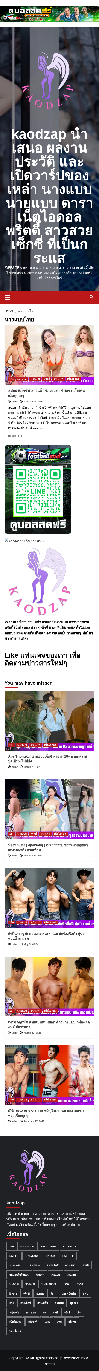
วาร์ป (85, 1293)
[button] (9, 297)
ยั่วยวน (40, 1293)
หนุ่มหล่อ (14, 1312)
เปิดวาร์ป (33, 1321)
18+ (11, 379)
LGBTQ (14, 1255)
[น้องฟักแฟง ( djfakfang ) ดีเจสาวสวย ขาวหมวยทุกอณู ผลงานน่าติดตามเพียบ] (49, 809)
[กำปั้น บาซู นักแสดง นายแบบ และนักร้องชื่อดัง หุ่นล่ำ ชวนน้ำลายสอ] (49, 898)
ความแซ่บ (70, 1265)
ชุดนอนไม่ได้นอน (19, 1274)
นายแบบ (22, 745)
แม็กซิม (72, 1321)
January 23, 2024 (33, 401)
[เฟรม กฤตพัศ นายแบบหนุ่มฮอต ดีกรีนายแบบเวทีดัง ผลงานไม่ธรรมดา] (49, 986)
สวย (11, 1302)
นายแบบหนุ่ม (48, 1284)
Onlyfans (31, 1255)
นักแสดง (71, 1274)
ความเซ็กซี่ (52, 1265)
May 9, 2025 (31, 944)
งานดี (86, 1265)
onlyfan (22, 379)
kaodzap (69, 1246)
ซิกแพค (40, 1274)
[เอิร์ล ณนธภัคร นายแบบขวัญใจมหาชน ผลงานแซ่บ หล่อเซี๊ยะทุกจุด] (49, 1075)
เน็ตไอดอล (73, 379)
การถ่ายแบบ (16, 1265)
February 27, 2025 (34, 1121)
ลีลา (52, 1293)
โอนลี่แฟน (15, 1331)
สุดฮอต (74, 1302)
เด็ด (79, 1312)
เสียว (47, 1321)
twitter (68, 1255)
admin (15, 401)
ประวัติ (79, 1284)
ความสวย (35, 1265)
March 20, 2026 (32, 766)
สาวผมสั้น (42, 1302)
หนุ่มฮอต (31, 1312)
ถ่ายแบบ (55, 1274)
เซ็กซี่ (67, 1312)
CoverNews (70, 1357)
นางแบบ (35, 379)
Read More (15, 435)
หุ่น (44, 1312)
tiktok (50, 1255)
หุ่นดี (55, 1312)
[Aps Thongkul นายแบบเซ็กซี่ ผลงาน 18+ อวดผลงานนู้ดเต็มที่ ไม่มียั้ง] (49, 721)
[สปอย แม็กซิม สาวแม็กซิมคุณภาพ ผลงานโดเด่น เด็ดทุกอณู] (49, 355)
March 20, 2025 (32, 1032)
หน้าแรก (58, 379)
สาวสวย (59, 1302)
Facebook (27, 1246)
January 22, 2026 (33, 855)
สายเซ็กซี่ (25, 1302)
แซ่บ (59, 1321)
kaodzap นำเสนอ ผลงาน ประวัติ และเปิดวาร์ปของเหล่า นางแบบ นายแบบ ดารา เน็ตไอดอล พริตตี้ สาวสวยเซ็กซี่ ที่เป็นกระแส (49, 196)
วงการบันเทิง (69, 1293)
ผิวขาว (13, 1293)
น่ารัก (66, 1284)
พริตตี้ (47, 379)
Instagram (48, 1246)
